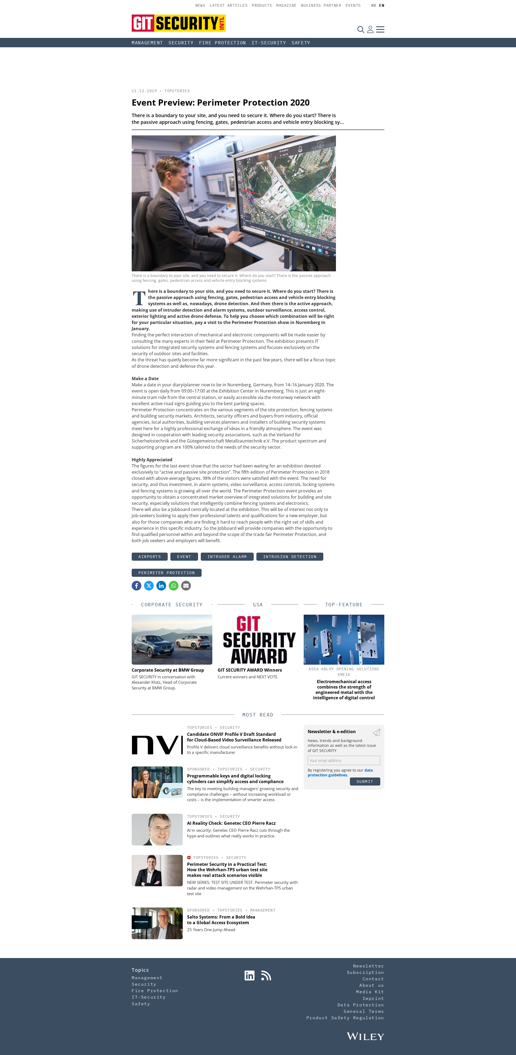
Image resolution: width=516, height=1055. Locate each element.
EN (381, 5)
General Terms (364, 1011)
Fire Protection (222, 43)
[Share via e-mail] (186, 585)
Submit (365, 781)
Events (353, 5)
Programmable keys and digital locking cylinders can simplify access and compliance (235, 778)
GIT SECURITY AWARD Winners (250, 670)
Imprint (373, 998)
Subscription (365, 972)
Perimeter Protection (166, 572)
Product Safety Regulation (345, 1017)
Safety (301, 43)
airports (149, 556)
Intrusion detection (290, 556)
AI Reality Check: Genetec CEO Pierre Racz (231, 823)
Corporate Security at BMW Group (168, 670)
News (200, 5)
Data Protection (361, 1004)
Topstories (177, 90)
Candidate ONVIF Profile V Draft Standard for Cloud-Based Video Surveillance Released (234, 737)
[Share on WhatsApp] (173, 585)
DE (374, 5)
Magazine (286, 5)
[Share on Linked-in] (161, 585)
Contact (373, 978)
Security (181, 43)
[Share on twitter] (149, 585)
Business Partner (321, 5)
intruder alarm (227, 556)
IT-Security (269, 43)
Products (262, 5)
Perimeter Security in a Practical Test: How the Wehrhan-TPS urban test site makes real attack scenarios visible (227, 869)
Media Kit (370, 991)
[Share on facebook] (136, 585)
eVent (184, 556)
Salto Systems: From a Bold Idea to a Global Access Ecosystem (221, 920)
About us (371, 985)
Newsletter (368, 965)
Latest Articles (229, 5)
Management (147, 43)
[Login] (370, 29)
